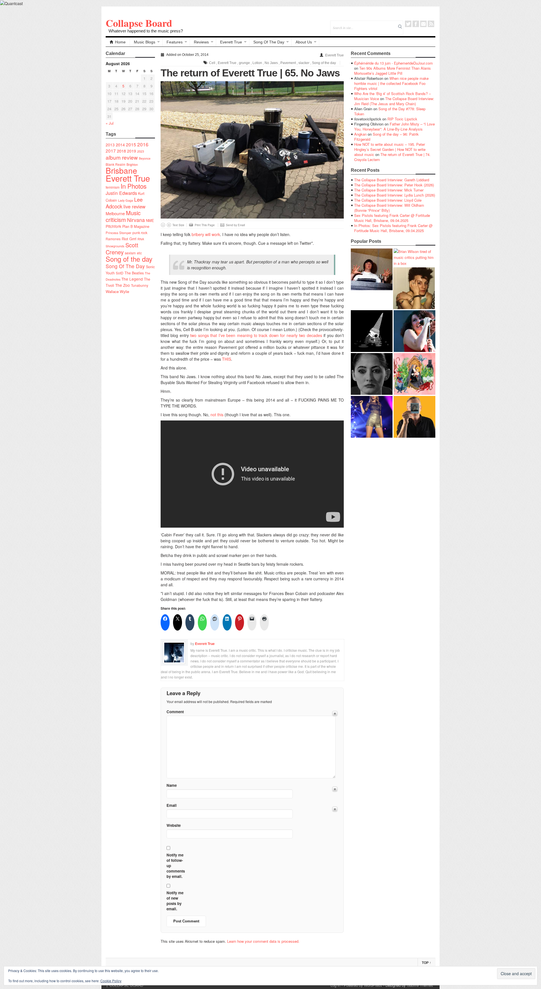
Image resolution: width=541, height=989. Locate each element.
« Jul (110, 123)
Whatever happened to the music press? (145, 30)
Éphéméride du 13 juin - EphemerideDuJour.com (393, 63)
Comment (175, 711)
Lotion (257, 63)
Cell (212, 63)
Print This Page (205, 225)
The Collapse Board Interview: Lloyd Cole (388, 200)
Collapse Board (139, 23)
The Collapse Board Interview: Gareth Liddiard (391, 179)
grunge (244, 63)
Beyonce (144, 158)
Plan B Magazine (135, 226)
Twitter (408, 24)
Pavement (288, 63)
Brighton (132, 164)
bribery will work (206, 234)
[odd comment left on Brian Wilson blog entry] (372, 269)
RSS (431, 24)
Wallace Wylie (117, 291)
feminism (112, 187)
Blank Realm (115, 164)
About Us (304, 42)
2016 (142, 144)
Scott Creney (122, 248)
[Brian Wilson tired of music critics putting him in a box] (414, 257)
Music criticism (123, 216)
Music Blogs (144, 42)
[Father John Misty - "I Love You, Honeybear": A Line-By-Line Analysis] (414, 374)
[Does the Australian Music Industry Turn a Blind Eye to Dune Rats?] (372, 331)
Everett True (231, 42)
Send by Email (235, 225)
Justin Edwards (121, 193)
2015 (131, 144)
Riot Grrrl (129, 238)
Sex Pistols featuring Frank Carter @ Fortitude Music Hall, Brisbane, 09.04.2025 (392, 218)
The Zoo (122, 285)
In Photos (134, 185)
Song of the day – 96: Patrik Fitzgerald (386, 136)
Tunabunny (139, 285)
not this (216, 414)
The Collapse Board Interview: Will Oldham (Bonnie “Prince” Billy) (389, 207)
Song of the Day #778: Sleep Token (389, 111)
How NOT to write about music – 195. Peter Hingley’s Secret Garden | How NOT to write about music (389, 149)
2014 (120, 144)
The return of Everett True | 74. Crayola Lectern (392, 157)
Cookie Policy (110, 980)
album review (122, 157)
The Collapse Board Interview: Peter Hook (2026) (394, 185)
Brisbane (121, 170)
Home (120, 42)
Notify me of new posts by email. (175, 900)
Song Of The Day (268, 42)
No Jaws (271, 63)
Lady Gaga (125, 200)
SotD (119, 272)
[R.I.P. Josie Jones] (372, 374)
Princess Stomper (118, 232)
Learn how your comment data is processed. (263, 941)
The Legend (132, 279)
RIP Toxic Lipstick (402, 119)
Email (423, 24)
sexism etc (133, 252)
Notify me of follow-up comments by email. (176, 865)
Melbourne (115, 213)
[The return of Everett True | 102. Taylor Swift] (372, 417)
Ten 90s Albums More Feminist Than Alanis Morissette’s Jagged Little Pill (392, 70)
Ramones (113, 238)
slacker (303, 63)
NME (150, 220)
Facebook (416, 24)
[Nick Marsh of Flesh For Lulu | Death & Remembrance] (414, 288)
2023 (140, 151)
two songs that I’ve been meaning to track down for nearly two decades (256, 335)
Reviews (201, 42)
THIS (226, 359)
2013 (110, 144)
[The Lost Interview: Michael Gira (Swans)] (414, 417)
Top (426, 963)
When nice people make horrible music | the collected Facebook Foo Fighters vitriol (391, 83)
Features (175, 42)
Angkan (360, 134)
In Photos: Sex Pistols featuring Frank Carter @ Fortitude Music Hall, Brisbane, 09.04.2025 (393, 228)
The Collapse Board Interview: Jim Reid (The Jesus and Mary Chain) (394, 101)
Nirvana (136, 219)
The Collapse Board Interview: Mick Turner (389, 190)
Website (174, 825)
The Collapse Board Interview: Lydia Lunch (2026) (394, 195)
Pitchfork (113, 226)
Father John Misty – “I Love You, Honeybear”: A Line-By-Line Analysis (394, 126)
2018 (121, 151)
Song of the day (129, 259)
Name (172, 785)
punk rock (139, 232)
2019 (131, 151)
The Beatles (134, 273)
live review (134, 206)
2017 (111, 150)
